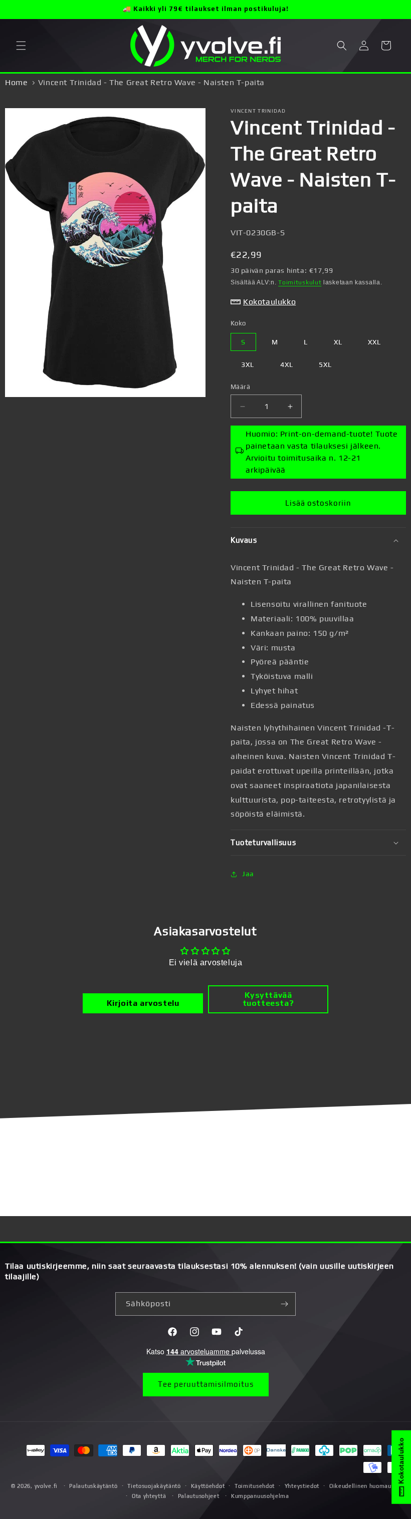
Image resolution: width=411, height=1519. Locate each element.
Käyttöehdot (208, 1486)
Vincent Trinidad (258, 111)
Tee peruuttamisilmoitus (206, 1384)
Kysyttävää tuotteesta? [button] (268, 999)
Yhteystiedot (302, 1486)
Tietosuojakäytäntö (154, 1486)
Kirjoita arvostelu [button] (143, 1003)
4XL (286, 364)
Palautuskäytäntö (93, 1486)
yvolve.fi (46, 1486)
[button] (21, 46)
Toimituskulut (299, 282)
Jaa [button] (248, 874)
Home (16, 82)
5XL (325, 364)
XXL (374, 342)
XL (338, 342)
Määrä (240, 387)
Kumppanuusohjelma (260, 1496)
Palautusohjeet (199, 1496)
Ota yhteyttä (149, 1496)
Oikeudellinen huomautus (364, 1486)
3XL (247, 364)
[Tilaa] (284, 1304)
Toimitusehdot (255, 1486)
